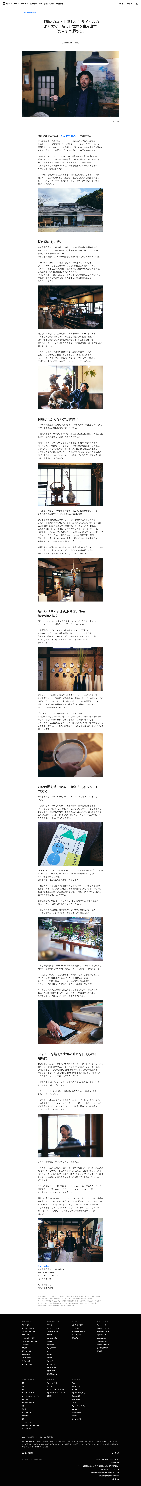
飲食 (23, 1386)
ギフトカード (51, 1364)
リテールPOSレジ (52, 1331)
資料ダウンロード (77, 1386)
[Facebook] (115, 1453)
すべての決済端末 (102, 1348)
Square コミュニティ (78, 1406)
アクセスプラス (51, 1348)
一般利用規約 (115, 1462)
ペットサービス (26, 1422)
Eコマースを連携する (78, 1331)
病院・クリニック (27, 1399)
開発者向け (75, 1338)
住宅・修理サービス (28, 1393)
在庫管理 (49, 1357)
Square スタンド (102, 1338)
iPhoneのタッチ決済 (28, 1338)
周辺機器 (99, 1351)
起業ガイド (75, 1415)
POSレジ (49, 1325)
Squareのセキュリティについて (109, 1469)
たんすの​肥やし (69, 136)
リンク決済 (75, 1328)
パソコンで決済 (26, 1357)
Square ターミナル (103, 1328)
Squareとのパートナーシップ (56, 1393)
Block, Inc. (115, 1479)
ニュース (49, 1386)
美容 (23, 1389)
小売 (23, 1383)
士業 (23, 1419)
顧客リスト (50, 1354)
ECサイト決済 (26, 1361)
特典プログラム (51, 1367)
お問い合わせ (76, 1399)
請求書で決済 (26, 1354)
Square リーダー (102, 1335)
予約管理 (49, 1335)
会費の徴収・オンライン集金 (30, 1425)
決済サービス (26, 1325)
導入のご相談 (76, 1396)
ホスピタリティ (26, 1412)
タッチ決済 (25, 1344)
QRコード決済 (26, 1335)
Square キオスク (102, 1341)
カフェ (24, 1406)
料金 (73, 1383)
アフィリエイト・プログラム (55, 1389)
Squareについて (52, 1383)
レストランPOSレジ (53, 1328)
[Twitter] (112, 1453)
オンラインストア (77, 1325)
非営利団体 (25, 1415)
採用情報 (49, 1396)
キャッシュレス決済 (28, 1328)
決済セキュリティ (27, 1364)
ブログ (74, 1402)
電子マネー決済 (26, 1351)
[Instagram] (118, 1453)
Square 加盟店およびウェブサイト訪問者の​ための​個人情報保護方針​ (98, 1466)
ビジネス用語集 (76, 1412)
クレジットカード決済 (28, 1331)
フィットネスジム (27, 1429)
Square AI (50, 1361)
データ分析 (50, 1344)
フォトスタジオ (76, 1335)
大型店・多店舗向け (28, 1402)
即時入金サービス (52, 1341)
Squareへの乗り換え (78, 1393)
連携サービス (51, 1371)
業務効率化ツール (52, 1374)
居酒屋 (24, 1409)
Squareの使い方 (77, 1409)
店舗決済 (24, 1348)
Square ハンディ (102, 1325)
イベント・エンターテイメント (31, 1396)
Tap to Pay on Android (29, 1341)
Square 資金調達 (52, 1338)
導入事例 (74, 1389)
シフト (49, 1351)
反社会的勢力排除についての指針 (109, 1476)
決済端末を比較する (103, 1344)
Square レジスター (103, 1331)
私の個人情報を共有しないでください (107, 1459)
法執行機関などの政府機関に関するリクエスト (105, 1472)
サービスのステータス (78, 1419)
